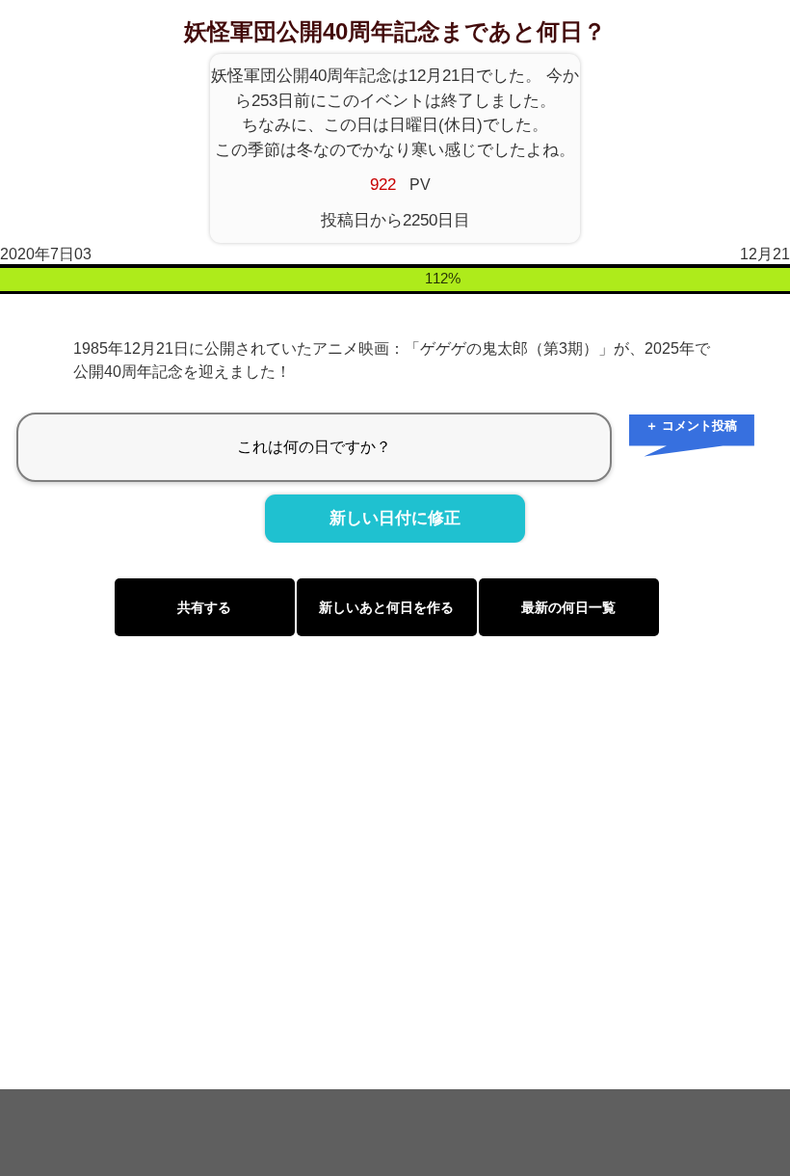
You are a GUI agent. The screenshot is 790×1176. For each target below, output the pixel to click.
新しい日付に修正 (395, 518)
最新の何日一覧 (568, 607)
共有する (204, 607)
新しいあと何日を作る (386, 607)
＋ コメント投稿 (691, 425)
